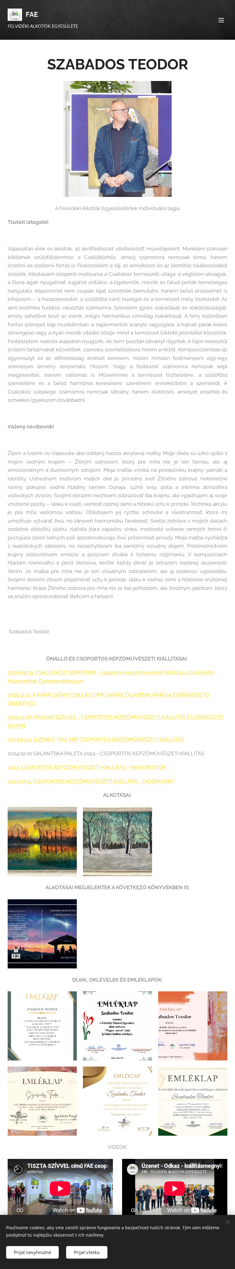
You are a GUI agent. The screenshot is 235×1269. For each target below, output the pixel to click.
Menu (221, 20)
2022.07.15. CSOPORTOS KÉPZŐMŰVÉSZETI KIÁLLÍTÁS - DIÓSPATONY (91, 781)
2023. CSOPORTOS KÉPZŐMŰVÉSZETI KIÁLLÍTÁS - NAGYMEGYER (86, 767)
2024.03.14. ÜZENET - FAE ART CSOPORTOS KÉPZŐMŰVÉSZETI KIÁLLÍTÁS (96, 739)
